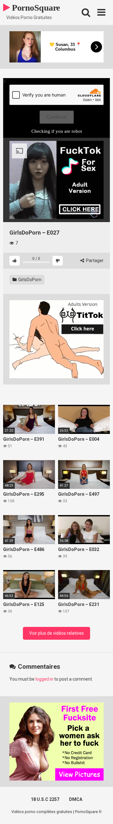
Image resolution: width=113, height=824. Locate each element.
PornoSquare (35, 7)
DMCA (75, 799)
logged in (44, 679)
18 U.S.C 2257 (45, 799)
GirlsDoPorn (29, 279)
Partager (94, 260)
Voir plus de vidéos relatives (56, 633)
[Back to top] (101, 811)
